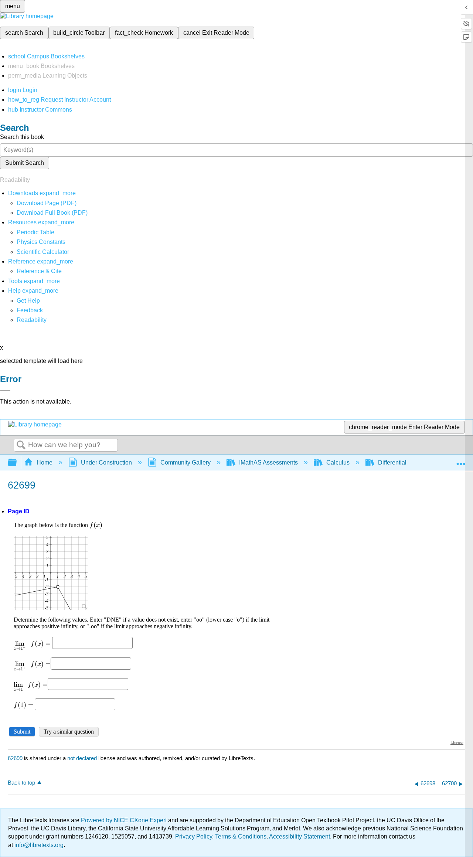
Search (21, 445)
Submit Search (24, 163)
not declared (82, 758)
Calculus (338, 462)
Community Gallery (185, 462)
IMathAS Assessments (268, 462)
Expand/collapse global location (460, 460)
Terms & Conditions (240, 836)
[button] (30, 310)
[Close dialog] (5, 390)
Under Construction (106, 462)
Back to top (21, 782)
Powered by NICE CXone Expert (124, 820)
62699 (15, 758)
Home (44, 462)
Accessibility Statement (299, 836)
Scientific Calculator (43, 252)
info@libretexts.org (38, 845)
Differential (392, 462)
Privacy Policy (193, 836)
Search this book (22, 137)
